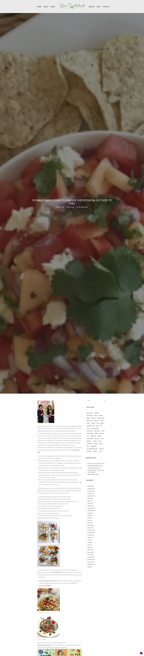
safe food (95, 443)
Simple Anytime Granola (93, 474)
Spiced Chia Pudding (45, 586)
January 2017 (90, 528)
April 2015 (90, 567)
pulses (99, 441)
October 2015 (91, 562)
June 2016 (90, 542)
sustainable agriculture (92, 449)
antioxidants (90, 415)
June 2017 (90, 515)
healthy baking (95, 428)
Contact (106, 7)
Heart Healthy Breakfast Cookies (95, 466)
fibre (97, 426)
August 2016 (90, 537)
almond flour (90, 413)
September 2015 (91, 564)
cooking (93, 423)
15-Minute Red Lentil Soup (93, 468)
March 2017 (90, 523)
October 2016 (91, 535)
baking (95, 415)
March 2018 (90, 503)
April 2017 (90, 520)
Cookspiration (57, 572)
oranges (99, 436)
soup (88, 446)
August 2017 (90, 513)
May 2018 (90, 501)
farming (102, 423)
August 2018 (90, 498)
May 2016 (90, 545)
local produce (90, 433)
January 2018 (90, 506)
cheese (88, 423)
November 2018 (91, 491)
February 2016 (91, 552)
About (46, 7)
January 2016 (90, 555)
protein (95, 441)
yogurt (100, 451)
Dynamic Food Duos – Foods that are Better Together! (96, 471)
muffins (96, 433)
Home (39, 7)
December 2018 (91, 489)
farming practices (91, 426)
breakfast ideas (100, 418)
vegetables (89, 451)
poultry (102, 438)
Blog (99, 7)
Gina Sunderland (83, 207)
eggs (98, 423)
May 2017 (90, 518)
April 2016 (90, 547)
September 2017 (91, 511)
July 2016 (90, 540)
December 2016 (91, 530)
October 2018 (91, 493)
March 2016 (90, 550)
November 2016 (91, 533)
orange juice (93, 436)
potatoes (97, 438)
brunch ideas (89, 420)
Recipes (92, 7)
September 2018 (91, 496)
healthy (88, 428)
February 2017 (91, 525)
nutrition (102, 433)
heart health (97, 431)
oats (88, 436)
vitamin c (95, 451)
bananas (101, 415)
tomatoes (101, 449)
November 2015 (91, 559)
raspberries (89, 443)
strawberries (93, 446)
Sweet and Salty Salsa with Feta (48, 581)
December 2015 (91, 557)
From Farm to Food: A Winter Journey (96, 464)
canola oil (96, 420)
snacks (100, 443)
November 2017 (91, 508)
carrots (102, 420)
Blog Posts (71, 207)
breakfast (93, 418)
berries (88, 418)
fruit (101, 426)
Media (53, 7)
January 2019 (90, 486)
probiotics (89, 441)
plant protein (90, 438)
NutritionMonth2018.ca (44, 645)
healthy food (90, 431)
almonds (96, 413)
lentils (103, 431)
